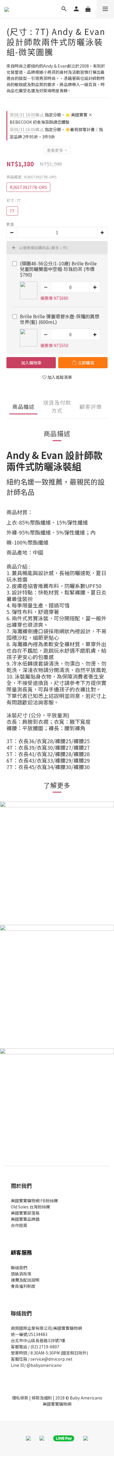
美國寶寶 (19, 1219)
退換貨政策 (21, 1274)
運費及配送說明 (25, 1280)
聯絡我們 (19, 1267)
